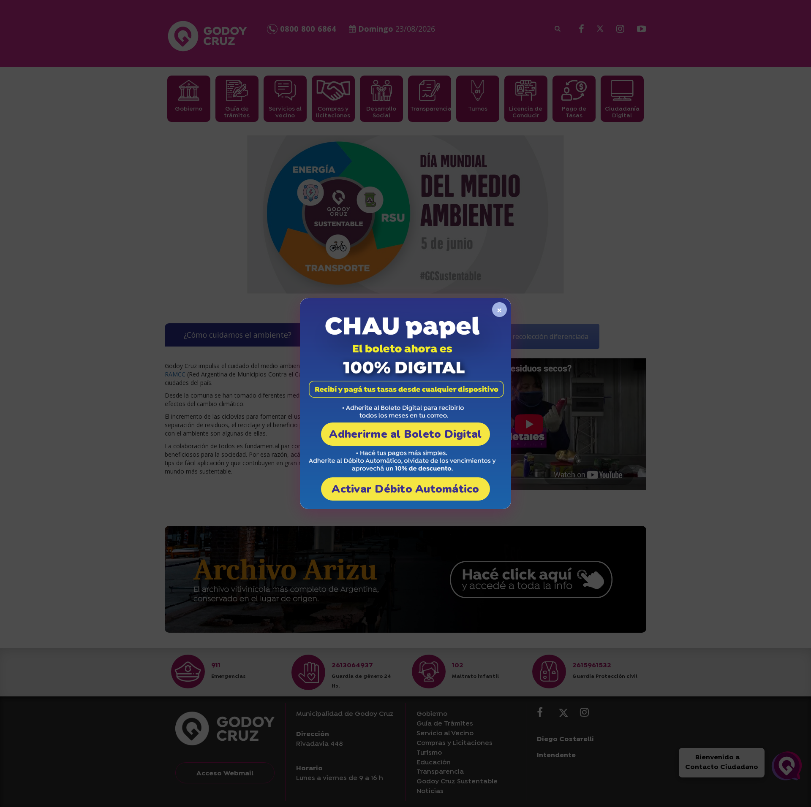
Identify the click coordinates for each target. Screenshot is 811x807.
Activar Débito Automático (405, 489)
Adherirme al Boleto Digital (405, 434)
